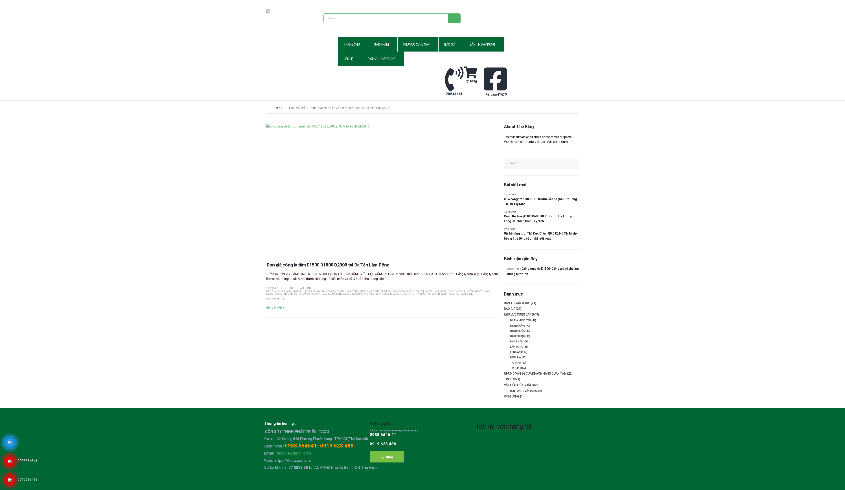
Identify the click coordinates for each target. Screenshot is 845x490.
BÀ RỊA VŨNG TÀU (520, 320)
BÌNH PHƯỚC (517, 331)
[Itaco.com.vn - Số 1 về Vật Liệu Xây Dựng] (280, 19)
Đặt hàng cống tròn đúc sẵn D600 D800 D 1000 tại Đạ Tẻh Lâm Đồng (403, 291)
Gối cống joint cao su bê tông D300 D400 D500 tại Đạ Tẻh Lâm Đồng (345, 293)
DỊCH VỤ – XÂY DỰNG (381, 59)
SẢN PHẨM (381, 44)
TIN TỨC (510, 379)
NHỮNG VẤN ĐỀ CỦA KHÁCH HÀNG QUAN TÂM (535, 373)
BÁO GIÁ (449, 44)
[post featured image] (383, 189)
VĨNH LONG (511, 396)
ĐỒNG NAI (516, 341)
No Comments (275, 298)
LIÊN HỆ (348, 59)
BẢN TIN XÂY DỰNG (482, 44)
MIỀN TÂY (515, 357)
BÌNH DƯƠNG (517, 325)
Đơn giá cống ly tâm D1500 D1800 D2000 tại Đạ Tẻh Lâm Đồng (327, 265)
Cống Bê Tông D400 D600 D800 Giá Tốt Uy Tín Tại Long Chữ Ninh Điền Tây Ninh (538, 218)
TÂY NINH (515, 362)
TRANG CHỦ (352, 44)
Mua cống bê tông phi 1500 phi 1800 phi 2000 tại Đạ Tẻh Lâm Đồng (432, 293)
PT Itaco (288, 288)
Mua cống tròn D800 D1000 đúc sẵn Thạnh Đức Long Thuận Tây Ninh (540, 201)
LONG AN (515, 352)
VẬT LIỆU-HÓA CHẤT (518, 385)
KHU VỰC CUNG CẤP (416, 44)
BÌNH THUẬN (517, 336)
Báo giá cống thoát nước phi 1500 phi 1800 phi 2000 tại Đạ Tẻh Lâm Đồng (312, 291)
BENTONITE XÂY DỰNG (523, 390)
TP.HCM (514, 368)
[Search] (454, 18)
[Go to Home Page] (267, 108)
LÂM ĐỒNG (305, 288)
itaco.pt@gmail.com (293, 453)
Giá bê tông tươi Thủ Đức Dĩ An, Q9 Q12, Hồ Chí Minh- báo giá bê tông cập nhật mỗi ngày (540, 236)
